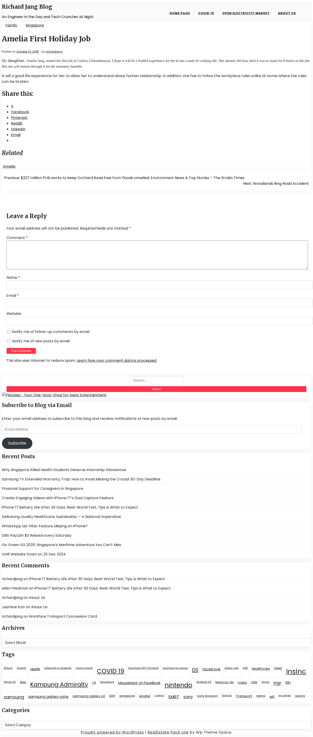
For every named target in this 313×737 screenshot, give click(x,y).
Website (13, 313)
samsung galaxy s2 (89, 696)
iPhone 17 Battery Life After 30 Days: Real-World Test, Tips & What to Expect (70, 507)
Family (11, 25)
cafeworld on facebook (57, 668)
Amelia (9, 166)
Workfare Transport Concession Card (63, 616)
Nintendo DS (203, 682)
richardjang (54, 51)
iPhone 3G (10, 682)
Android (21, 668)
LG (94, 682)
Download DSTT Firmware (143, 668)
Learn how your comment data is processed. (117, 360)
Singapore (35, 25)
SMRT (173, 697)
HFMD (278, 668)
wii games (284, 695)
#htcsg (8, 668)
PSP (277, 684)
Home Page (180, 13)
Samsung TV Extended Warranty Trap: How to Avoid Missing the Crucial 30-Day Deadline (81, 479)
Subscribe (17, 443)
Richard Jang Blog (27, 6)
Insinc (296, 671)
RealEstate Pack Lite (168, 732)
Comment (17, 237)
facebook (211, 669)
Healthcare (261, 668)
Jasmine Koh (13, 607)
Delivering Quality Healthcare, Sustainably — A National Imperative (61, 516)
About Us (287, 13)
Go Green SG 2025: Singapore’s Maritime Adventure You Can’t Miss (61, 544)
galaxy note (232, 668)
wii (271, 696)
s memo (159, 695)
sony (188, 696)
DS (195, 670)
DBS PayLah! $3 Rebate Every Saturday (36, 535)
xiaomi (300, 696)
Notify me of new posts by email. (41, 341)
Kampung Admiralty (59, 685)
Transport (244, 696)
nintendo (178, 685)
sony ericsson (207, 696)
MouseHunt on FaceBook (139, 683)
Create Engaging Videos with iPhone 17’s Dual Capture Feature (58, 498)
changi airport (84, 668)
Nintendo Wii (224, 682)
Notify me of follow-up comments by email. (51, 331)
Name (13, 277)
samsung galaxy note (48, 696)
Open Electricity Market (246, 13)
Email (12, 295)
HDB (245, 668)
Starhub (227, 695)
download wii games (175, 668)
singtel (144, 696)
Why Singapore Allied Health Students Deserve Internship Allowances (64, 469)
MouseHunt (107, 682)
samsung (14, 697)
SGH (112, 696)
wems (260, 696)
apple (35, 669)
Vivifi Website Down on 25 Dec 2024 (34, 554)
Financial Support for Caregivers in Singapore (42, 488)
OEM (254, 682)
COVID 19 (206, 13)
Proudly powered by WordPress (112, 732)
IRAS (23, 682)
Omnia (265, 682)
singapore (127, 696)
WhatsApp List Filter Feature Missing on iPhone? (44, 526)
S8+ (288, 682)
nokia (242, 682)
